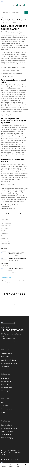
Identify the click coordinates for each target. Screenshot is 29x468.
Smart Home (4, 236)
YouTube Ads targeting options (17, 258)
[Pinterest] (13, 213)
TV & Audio (4, 238)
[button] (14, 5)
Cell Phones (4, 228)
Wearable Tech (5, 243)
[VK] (11, 213)
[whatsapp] (20, 213)
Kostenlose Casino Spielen (9, 208)
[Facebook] (8, 213)
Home (2, 17)
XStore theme (17, 451)
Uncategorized (5, 241)
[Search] (26, 12)
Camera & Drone (6, 225)
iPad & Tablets (5, 233)
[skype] (22, 213)
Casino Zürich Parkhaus (8, 115)
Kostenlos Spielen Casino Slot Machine (13, 67)
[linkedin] (18, 213)
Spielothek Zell (5, 207)
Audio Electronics (6, 223)
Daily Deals (4, 231)
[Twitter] (6, 213)
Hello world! (4, 263)
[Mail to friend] (15, 213)
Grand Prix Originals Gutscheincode (12, 205)
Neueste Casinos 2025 (8, 185)
